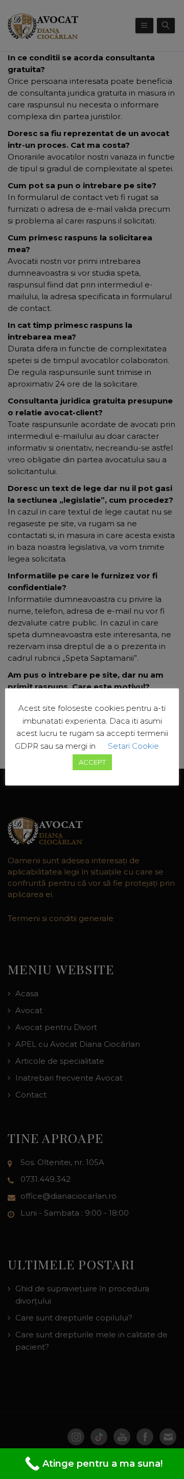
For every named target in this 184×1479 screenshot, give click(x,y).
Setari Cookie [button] (133, 746)
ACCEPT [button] (92, 762)
